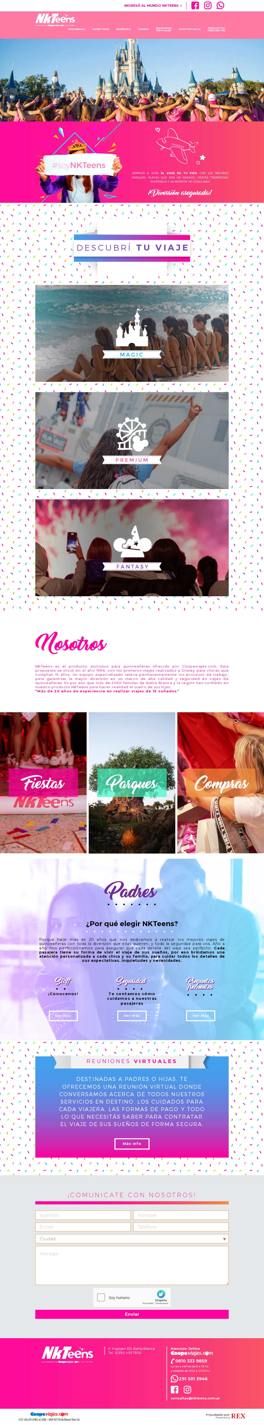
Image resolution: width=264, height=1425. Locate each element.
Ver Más (63, 1016)
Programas (77, 29)
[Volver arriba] (67, 1354)
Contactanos (190, 29)
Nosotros (101, 29)
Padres (143, 29)
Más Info (132, 1144)
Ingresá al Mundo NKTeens (153, 5)
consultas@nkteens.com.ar (195, 1398)
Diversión (123, 29)
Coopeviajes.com (192, 1353)
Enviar (132, 1314)
